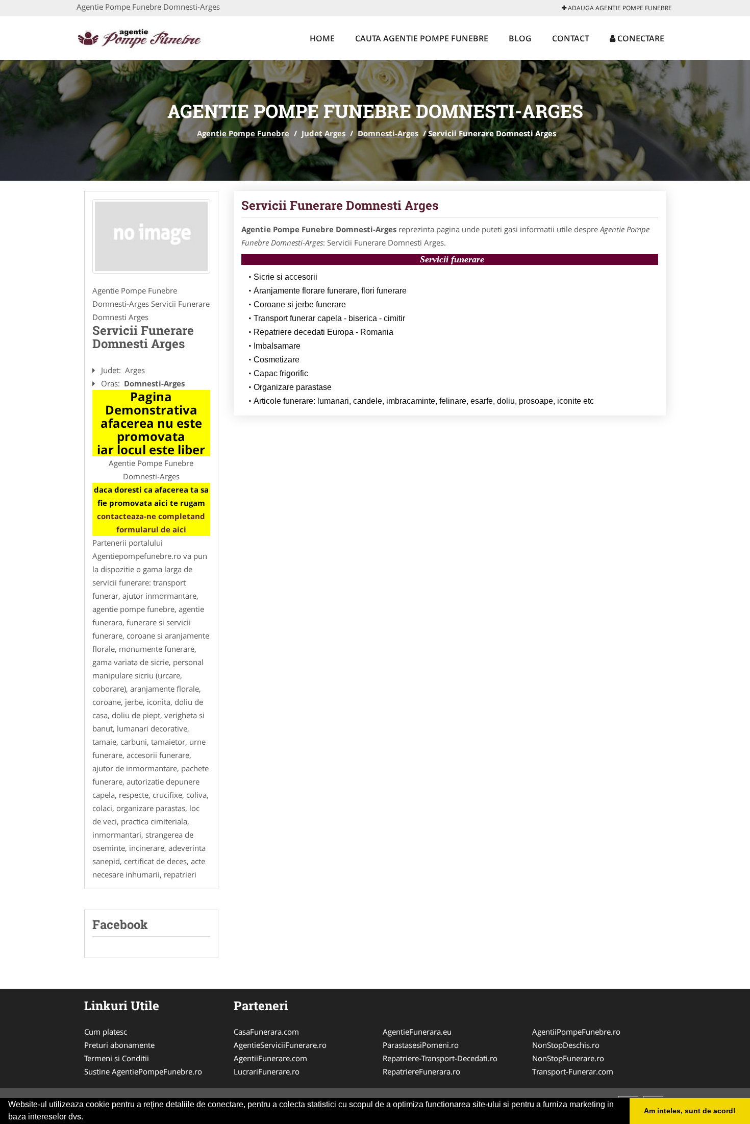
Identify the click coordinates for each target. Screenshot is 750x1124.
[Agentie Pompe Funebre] (144, 37)
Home (322, 38)
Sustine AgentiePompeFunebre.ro (143, 1071)
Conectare (639, 38)
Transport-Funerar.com (572, 1071)
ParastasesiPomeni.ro (421, 1045)
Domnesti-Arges (388, 133)
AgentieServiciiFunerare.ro (280, 1045)
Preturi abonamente (119, 1045)
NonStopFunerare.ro (568, 1058)
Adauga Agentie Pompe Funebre (619, 8)
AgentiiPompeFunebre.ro (576, 1032)
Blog (520, 38)
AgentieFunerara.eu (417, 1032)
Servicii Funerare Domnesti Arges (339, 205)
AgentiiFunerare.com (270, 1058)
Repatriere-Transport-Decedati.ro (440, 1058)
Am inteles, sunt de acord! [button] (690, 1111)
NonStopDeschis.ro (565, 1045)
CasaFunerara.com (266, 1032)
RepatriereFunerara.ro (421, 1071)
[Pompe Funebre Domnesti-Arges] (151, 236)
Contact (570, 38)
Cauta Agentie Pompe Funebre (421, 38)
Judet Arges (323, 133)
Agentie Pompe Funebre (243, 133)
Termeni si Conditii (116, 1058)
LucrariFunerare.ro (266, 1071)
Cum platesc (105, 1032)
